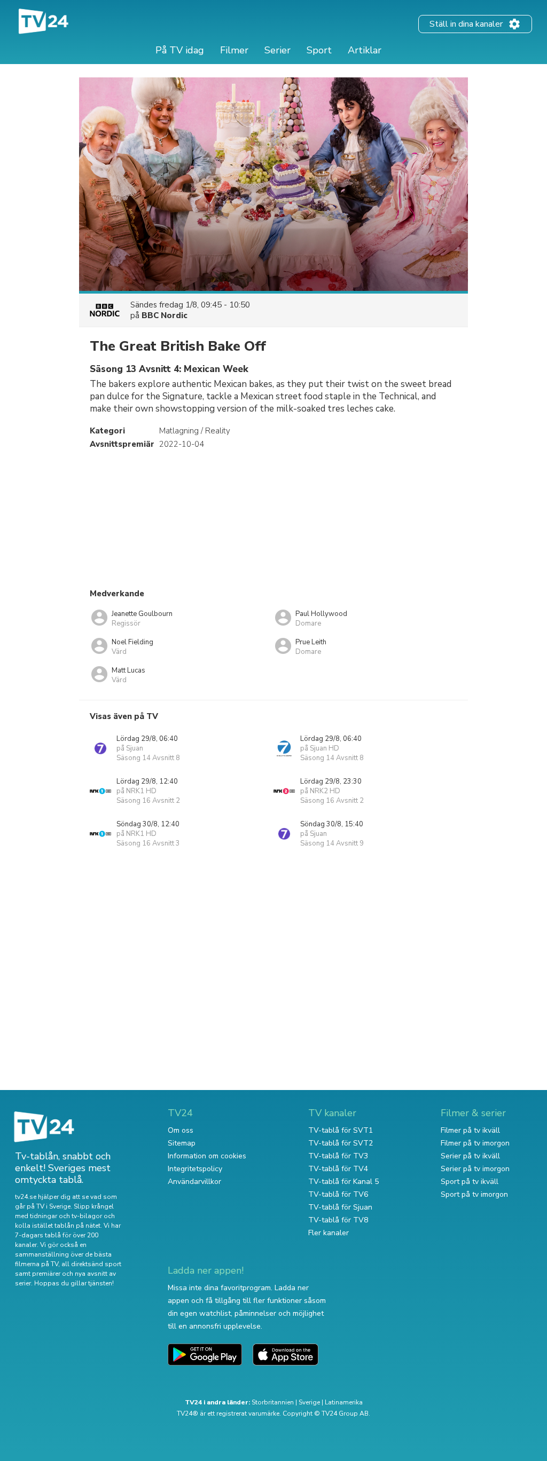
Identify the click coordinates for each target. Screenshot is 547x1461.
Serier (277, 50)
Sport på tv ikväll (469, 1181)
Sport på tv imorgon (474, 1194)
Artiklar (364, 50)
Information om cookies (207, 1156)
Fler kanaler (328, 1233)
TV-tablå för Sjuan (340, 1207)
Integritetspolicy (195, 1169)
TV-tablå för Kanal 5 (343, 1181)
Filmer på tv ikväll (470, 1130)
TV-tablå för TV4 (338, 1169)
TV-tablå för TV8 (338, 1220)
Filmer (234, 50)
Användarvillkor (194, 1181)
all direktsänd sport (91, 1264)
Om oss (180, 1130)
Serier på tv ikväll (470, 1156)
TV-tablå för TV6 (338, 1194)
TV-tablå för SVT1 (340, 1130)
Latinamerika (344, 1402)
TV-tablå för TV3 (338, 1156)
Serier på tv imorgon (475, 1169)
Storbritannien (273, 1402)
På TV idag (179, 50)
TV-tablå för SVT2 (340, 1143)
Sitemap (182, 1143)
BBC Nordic (164, 315)
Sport (319, 50)
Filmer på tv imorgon (475, 1143)
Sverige (309, 1402)
